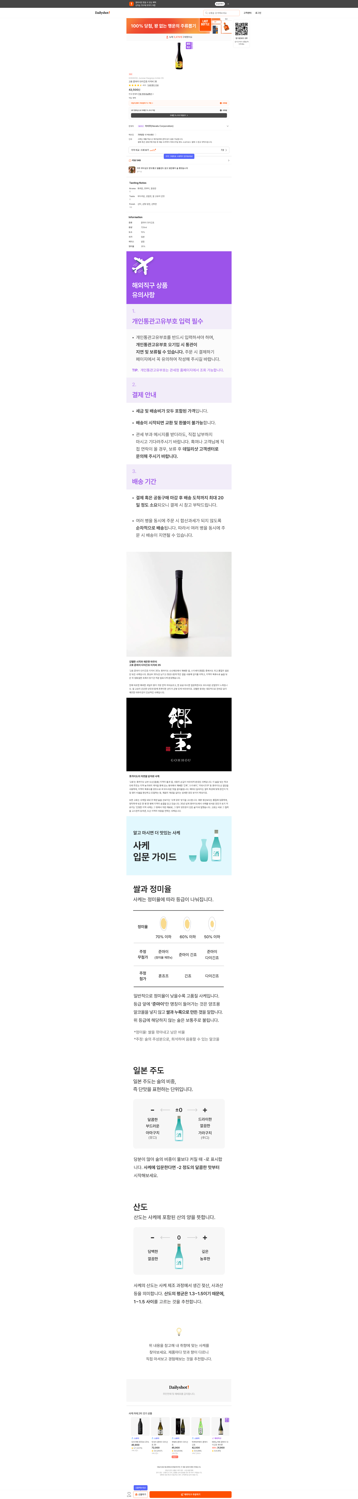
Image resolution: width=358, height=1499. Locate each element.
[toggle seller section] (227, 126)
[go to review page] (228, 160)
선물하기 (142, 1494)
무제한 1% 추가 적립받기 (178, 115)
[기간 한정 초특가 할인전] (179, 26)
